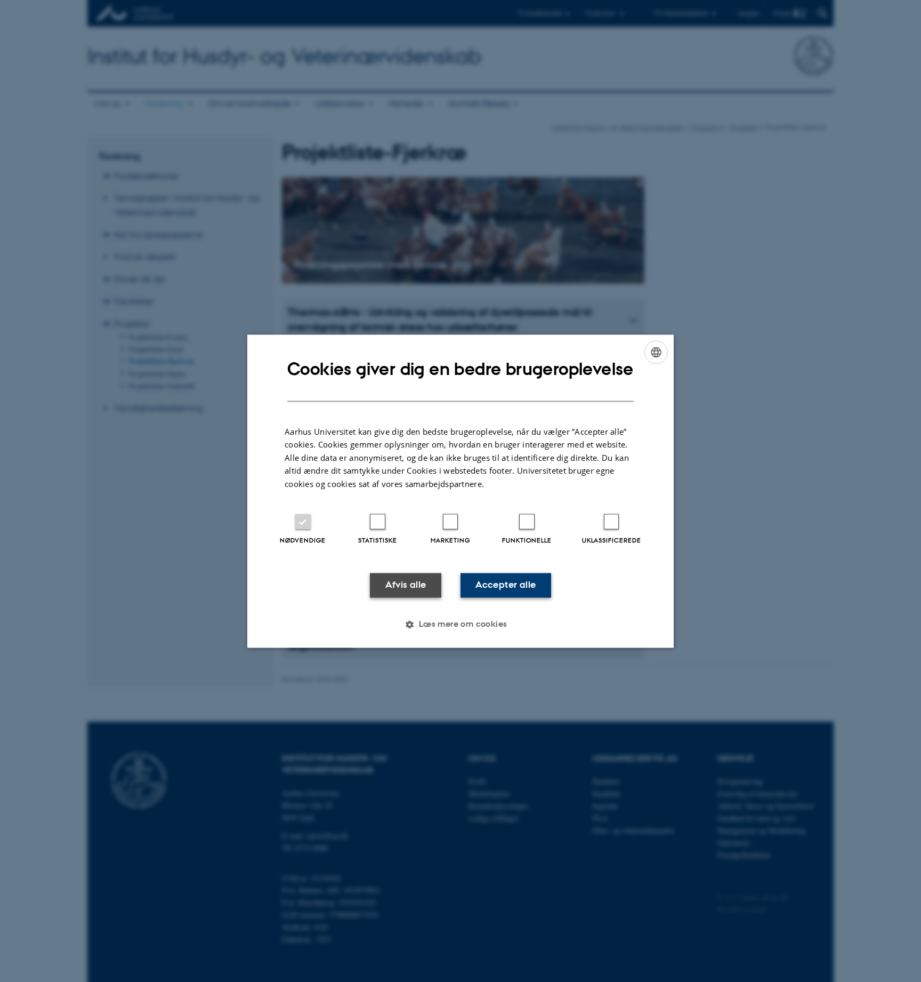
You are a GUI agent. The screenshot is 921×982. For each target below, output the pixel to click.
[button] (460, 624)
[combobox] (656, 352)
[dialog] (460, 491)
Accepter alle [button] (505, 585)
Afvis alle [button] (405, 585)
